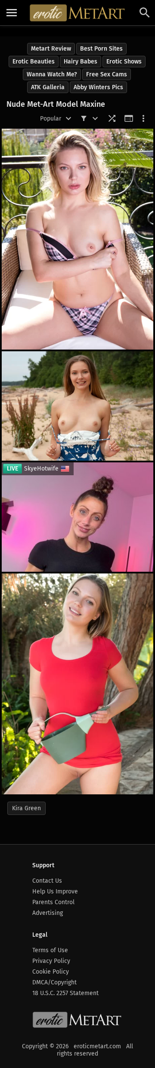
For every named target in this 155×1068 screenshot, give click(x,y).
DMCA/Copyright (54, 982)
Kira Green (26, 808)
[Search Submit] (145, 13)
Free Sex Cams (106, 74)
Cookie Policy (50, 971)
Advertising (47, 913)
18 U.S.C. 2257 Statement (65, 993)
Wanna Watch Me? (52, 74)
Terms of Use (50, 950)
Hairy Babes (80, 61)
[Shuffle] (112, 118)
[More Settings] (143, 118)
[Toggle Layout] (129, 118)
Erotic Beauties (33, 61)
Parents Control (53, 902)
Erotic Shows (124, 61)
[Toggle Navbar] (11, 12)
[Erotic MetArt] (77, 13)
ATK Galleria (48, 87)
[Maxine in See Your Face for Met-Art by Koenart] (77, 239)
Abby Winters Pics (98, 87)
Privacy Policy (51, 961)
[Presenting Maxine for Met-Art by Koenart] (77, 406)
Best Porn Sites (101, 48)
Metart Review (51, 48)
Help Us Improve (55, 891)
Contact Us (47, 880)
